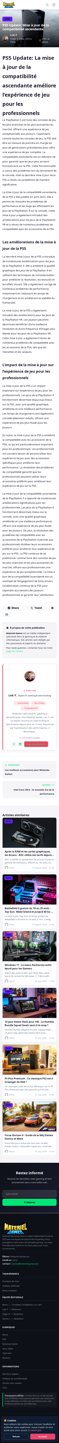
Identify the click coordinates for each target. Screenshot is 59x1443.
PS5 (4, 1339)
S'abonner (29, 1202)
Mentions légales (10, 1374)
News (7, 19)
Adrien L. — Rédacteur (13, 1318)
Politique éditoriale (11, 1286)
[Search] (47, 5)
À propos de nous (10, 1281)
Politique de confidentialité (14, 1378)
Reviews (6, 1358)
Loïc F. (12, 695)
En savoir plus (34, 1430)
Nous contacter (9, 1290)
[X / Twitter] (13, 744)
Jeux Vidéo (7, 1348)
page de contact (14, 651)
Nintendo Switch (10, 1344)
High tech (6, 1353)
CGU (4, 1388)
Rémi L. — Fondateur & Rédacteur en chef (22, 1304)
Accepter (42, 1436)
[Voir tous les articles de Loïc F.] (29, 676)
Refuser (16, 1436)
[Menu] (54, 4)
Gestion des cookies (12, 1383)
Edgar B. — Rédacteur (12, 1314)
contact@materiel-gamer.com (25, 1263)
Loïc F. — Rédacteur (11, 1309)
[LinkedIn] (20, 744)
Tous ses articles (35, 744)
